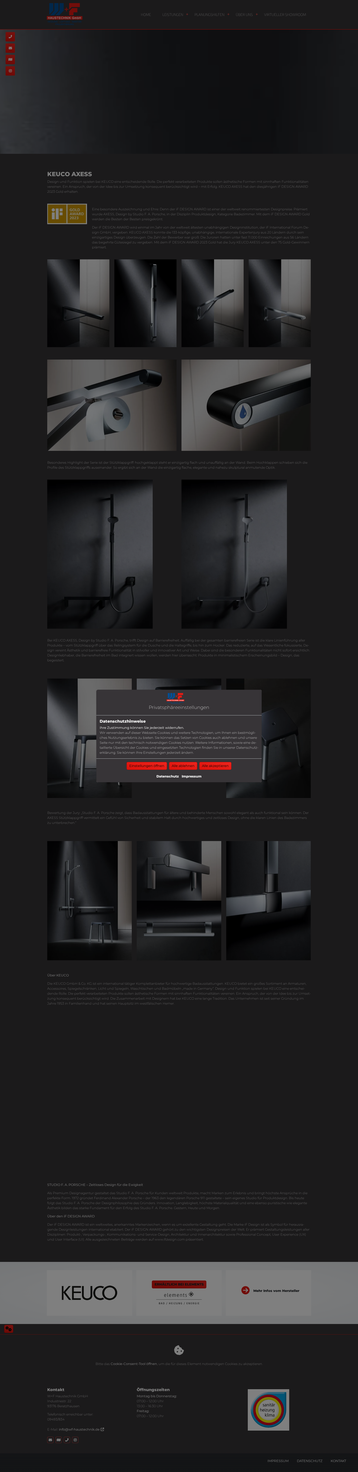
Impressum (192, 776)
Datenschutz (167, 776)
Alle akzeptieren (215, 766)
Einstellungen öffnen (146, 766)
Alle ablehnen (183, 766)
